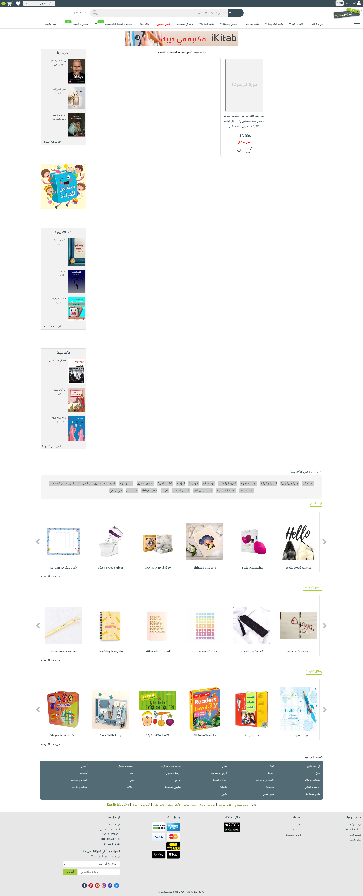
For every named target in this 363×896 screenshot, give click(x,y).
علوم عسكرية (313, 794)
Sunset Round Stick (204, 652)
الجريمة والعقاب (228, 483)
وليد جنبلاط (59, 364)
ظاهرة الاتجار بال (58, 299)
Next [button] (38, 541)
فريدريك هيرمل (58, 65)
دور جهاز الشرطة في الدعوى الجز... (244, 116)
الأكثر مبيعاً (174, 805)
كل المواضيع (313, 766)
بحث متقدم (241, 805)
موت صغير (209, 483)
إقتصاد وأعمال (126, 766)
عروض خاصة (207, 805)
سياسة (270, 787)
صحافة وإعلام (312, 780)
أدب (132, 773)
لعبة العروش (246, 490)
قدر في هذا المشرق (57, 360)
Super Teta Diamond (63, 652)
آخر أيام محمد (60, 390)
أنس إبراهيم (59, 244)
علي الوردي (116, 490)
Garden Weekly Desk (63, 568)
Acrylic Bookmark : (252, 652)
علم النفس (268, 794)
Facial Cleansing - (251, 568)
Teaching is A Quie (111, 652)
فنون (224, 766)
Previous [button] (324, 541)
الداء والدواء (126, 483)
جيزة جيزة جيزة (59, 418)
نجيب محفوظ (248, 483)
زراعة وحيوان (173, 773)
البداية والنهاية (269, 483)
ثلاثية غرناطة (149, 490)
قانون (224, 794)
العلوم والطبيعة (79, 780)
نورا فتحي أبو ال (57, 93)
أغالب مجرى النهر (203, 490)
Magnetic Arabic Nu (63, 736)
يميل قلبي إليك (59, 89)
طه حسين (131, 490)
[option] (299, 541)
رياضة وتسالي (312, 787)
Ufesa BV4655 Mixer (110, 568)
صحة (271, 773)
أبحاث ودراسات (141, 805)
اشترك (70, 871)
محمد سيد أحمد (57, 303)
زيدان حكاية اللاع (58, 61)
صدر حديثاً (190, 805)
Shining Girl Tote (205, 568)
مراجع (177, 780)
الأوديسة (194, 483)
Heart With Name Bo (299, 652)
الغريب (164, 490)
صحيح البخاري (145, 483)
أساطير (83, 773)
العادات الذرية (165, 483)
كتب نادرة (158, 805)
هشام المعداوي (58, 119)
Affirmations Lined (157, 652)
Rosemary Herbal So (158, 568)
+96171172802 (111, 834)
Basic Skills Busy (110, 736)
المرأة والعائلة (220, 780)
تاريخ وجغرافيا (219, 773)
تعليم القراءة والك (251, 736)
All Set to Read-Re (204, 736)
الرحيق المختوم (181, 490)
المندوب (62, 271)
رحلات (130, 787)
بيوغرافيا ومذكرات (170, 766)
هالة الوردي (60, 394)
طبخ (318, 773)
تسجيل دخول (350, 3)
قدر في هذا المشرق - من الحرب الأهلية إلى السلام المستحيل (83, 483)
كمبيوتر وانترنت (265, 780)
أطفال (84, 766)
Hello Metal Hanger (299, 568)
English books (118, 805)
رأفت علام (60, 275)
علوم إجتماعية (173, 787)
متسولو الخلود (60, 240)
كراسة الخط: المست (299, 736)
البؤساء (181, 483)
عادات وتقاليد (79, 787)
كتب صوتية (225, 805)
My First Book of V (157, 736)
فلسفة (223, 787)
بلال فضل (60, 422)
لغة (272, 766)
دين (132, 780)
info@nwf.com (110, 839)
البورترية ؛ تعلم (59, 115)
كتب (254, 805)
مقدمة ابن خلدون (226, 490)
